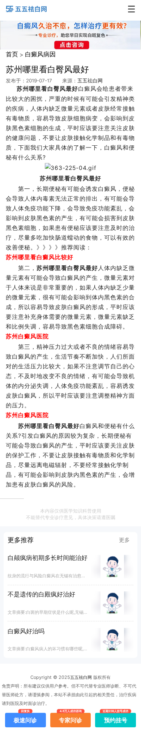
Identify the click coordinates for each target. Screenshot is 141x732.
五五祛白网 (90, 81)
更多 (124, 540)
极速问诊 (25, 718)
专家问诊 (70, 718)
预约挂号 (116, 718)
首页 (12, 54)
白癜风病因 (40, 54)
